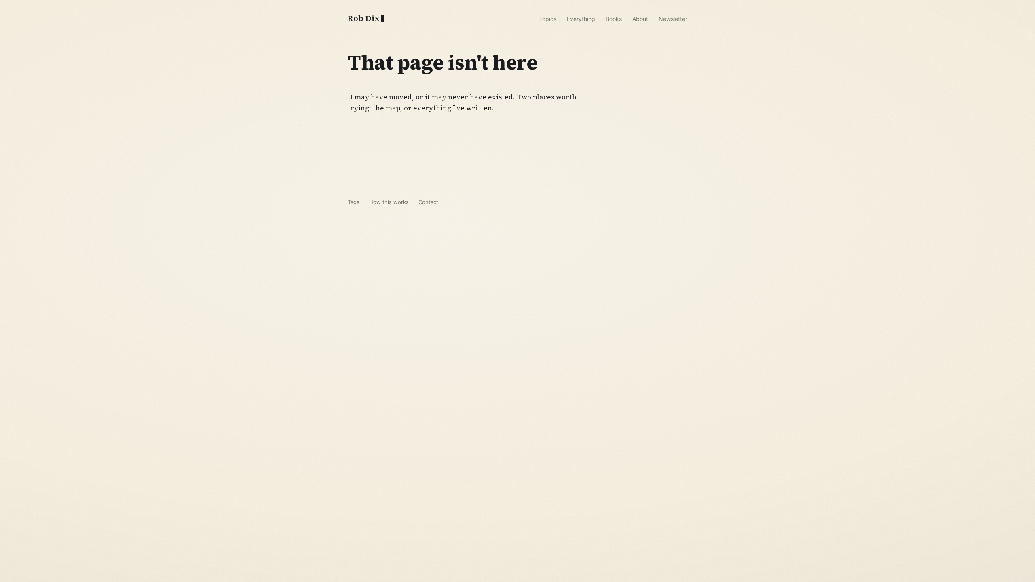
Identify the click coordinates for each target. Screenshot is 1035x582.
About (640, 18)
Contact (428, 202)
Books (614, 18)
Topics (547, 18)
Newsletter (673, 18)
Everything (581, 18)
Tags (353, 202)
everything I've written (452, 108)
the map (386, 108)
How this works (389, 202)
